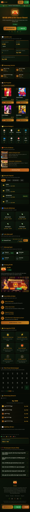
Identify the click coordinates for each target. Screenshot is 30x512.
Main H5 (22, 28)
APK (20, 2)
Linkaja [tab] (8, 180)
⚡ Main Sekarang (7, 102)
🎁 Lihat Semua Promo (15, 170)
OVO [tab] (22, 180)
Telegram (22, 495)
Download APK (9, 28)
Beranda (7, 495)
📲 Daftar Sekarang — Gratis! (15, 322)
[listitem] (4, 132)
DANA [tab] (3, 180)
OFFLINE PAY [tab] (15, 180)
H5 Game (12, 495)
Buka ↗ (25, 240)
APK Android (17, 495)
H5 (26, 2)
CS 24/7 (25, 507)
